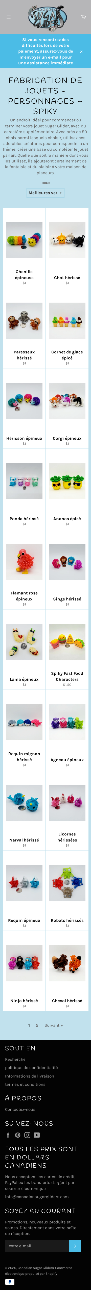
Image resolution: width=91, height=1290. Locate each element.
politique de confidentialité (31, 1067)
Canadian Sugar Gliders (36, 1268)
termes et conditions (25, 1084)
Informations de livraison (29, 1076)
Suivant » (53, 1025)
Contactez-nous (20, 1109)
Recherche (15, 1059)
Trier (45, 182)
